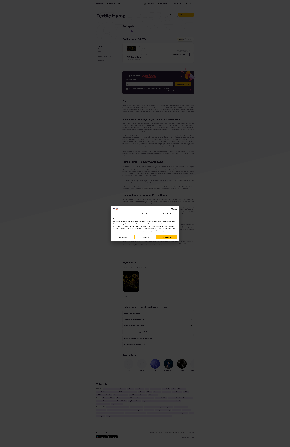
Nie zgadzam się (123, 237)
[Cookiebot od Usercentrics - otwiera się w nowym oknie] (170, 209)
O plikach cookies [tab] (168, 213)
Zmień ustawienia (144, 237)
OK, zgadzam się (166, 237)
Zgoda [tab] (122, 213)
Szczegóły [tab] (145, 213)
